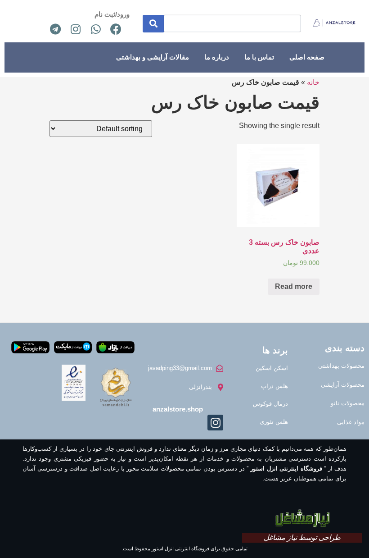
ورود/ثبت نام (112, 14)
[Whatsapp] (96, 29)
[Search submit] (153, 23)
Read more (293, 286)
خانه (313, 82)
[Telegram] (55, 29)
